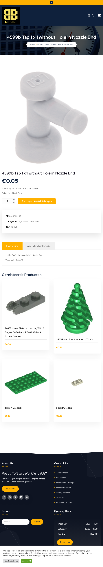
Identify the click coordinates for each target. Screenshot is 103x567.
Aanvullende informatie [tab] (39, 246)
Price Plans (61, 478)
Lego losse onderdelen (29, 221)
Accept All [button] (26, 561)
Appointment (62, 473)
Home (32, 44)
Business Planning (64, 502)
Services (60, 497)
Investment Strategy (65, 483)
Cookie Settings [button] (11, 561)
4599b (14, 226)
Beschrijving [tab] (12, 246)
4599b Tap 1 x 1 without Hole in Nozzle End (55, 44)
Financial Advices (63, 487)
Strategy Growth (63, 492)
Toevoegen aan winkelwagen (37, 201)
